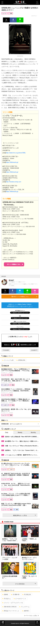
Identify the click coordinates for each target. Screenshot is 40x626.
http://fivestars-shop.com (13, 182)
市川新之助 (27, 594)
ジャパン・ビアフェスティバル (13, 603)
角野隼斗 (26, 611)
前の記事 (6, 350)
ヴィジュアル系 (8, 360)
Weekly (20, 432)
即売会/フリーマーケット (11, 611)
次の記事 (33, 350)
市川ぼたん (7, 598)
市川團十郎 (16, 594)
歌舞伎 (6, 594)
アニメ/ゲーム (25, 607)
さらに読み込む (20, 584)
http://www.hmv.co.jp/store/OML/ (16, 153)
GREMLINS (21, 360)
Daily (6, 432)
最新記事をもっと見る (20, 515)
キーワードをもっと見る (30, 615)
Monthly (33, 432)
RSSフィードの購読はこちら (21, 296)
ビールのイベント (20, 598)
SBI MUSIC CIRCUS (10, 607)
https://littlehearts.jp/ (12, 162)
